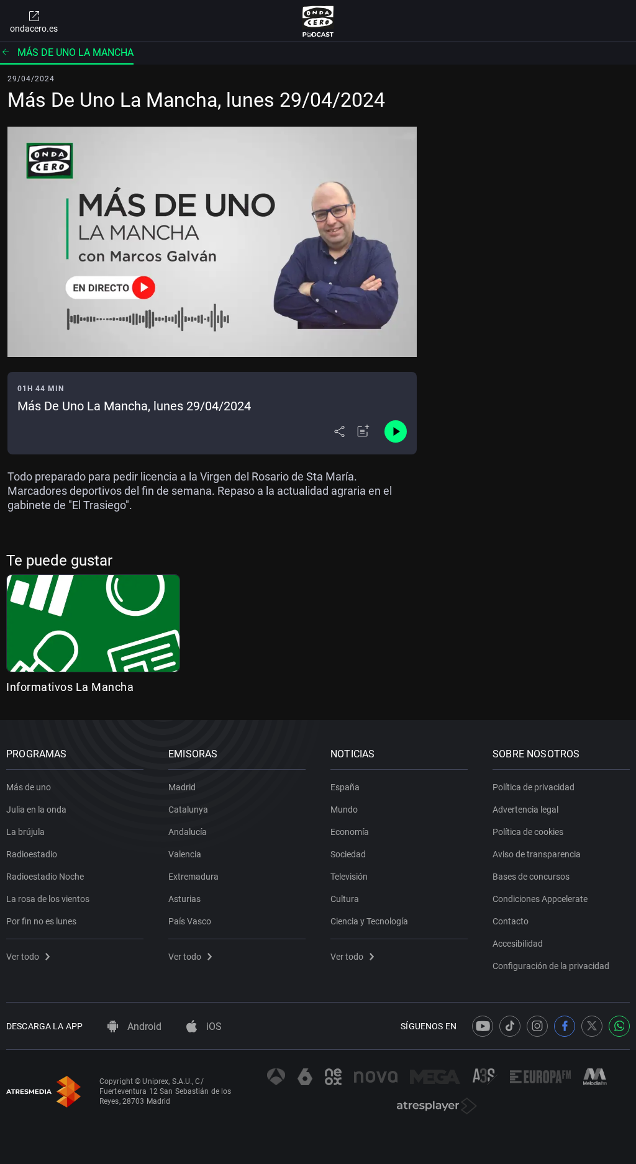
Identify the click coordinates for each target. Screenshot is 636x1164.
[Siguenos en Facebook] (564, 1026)
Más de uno (28, 787)
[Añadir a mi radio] (363, 431)
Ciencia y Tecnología (369, 921)
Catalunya (188, 809)
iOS (213, 1026)
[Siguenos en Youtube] (482, 1026)
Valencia (184, 854)
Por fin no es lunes (41, 921)
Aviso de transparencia (537, 854)
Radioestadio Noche (45, 877)
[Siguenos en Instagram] (537, 1026)
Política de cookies (528, 832)
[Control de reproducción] (395, 431)
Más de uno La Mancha (75, 52)
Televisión (349, 877)
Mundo (344, 809)
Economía (349, 832)
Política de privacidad (534, 787)
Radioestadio (31, 854)
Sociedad (348, 854)
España (345, 787)
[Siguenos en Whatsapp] (619, 1026)
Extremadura (193, 877)
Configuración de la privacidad (551, 966)
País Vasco (189, 921)
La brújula (25, 832)
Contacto (511, 921)
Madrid (182, 787)
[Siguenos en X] (591, 1026)
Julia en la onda (36, 809)
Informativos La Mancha (70, 686)
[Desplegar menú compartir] (339, 431)
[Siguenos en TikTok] (509, 1026)
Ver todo (22, 957)
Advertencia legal (525, 809)
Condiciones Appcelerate (540, 899)
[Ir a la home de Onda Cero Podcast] (318, 21)
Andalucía (187, 832)
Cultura (344, 899)
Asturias (184, 899)
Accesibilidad (518, 944)
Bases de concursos (531, 877)
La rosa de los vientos (47, 899)
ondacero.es (34, 29)
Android (143, 1026)
